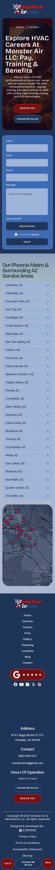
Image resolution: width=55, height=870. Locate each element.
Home (20, 27)
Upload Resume (27, 226)
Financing (27, 645)
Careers (28, 662)
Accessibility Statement (27, 849)
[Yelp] (33, 684)
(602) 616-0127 (27, 756)
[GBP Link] (27, 675)
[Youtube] (21, 684)
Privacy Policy (27, 836)
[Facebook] (15, 684)
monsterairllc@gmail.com (27, 763)
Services (27, 621)
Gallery (27, 639)
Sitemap (27, 855)
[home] (27, 8)
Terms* (35, 234)
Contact (27, 627)
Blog (27, 656)
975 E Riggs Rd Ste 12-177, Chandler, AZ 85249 (27, 737)
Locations (28, 651)
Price (27, 633)
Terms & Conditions (27, 842)
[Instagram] (27, 684)
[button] (48, 863)
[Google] (39, 684)
